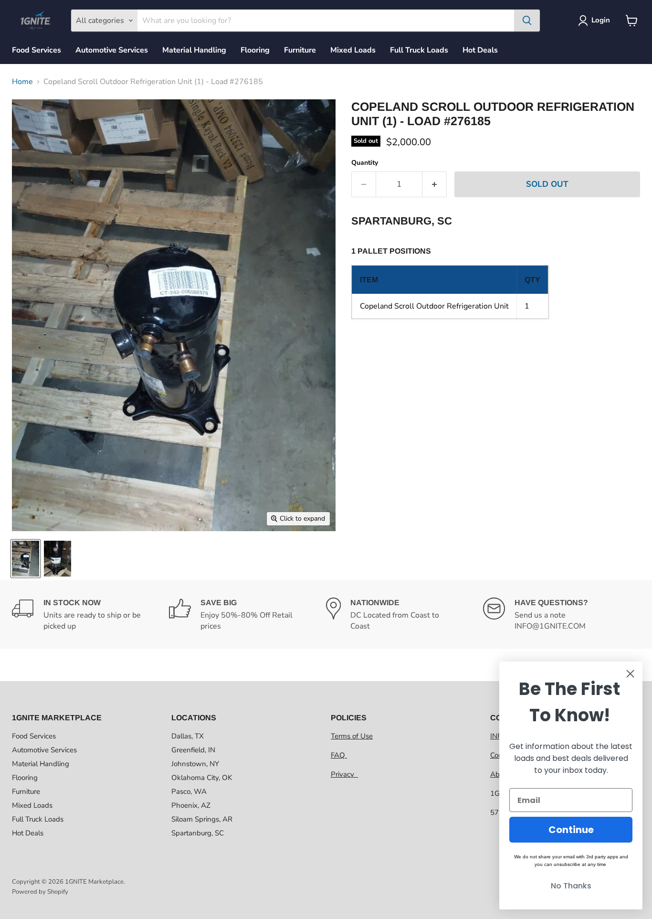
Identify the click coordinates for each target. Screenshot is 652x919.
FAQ (339, 755)
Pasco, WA (189, 791)
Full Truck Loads (419, 50)
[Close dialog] (630, 673)
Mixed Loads (353, 50)
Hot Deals (480, 50)
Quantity (364, 163)
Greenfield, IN (193, 750)
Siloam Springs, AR (201, 819)
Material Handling (194, 50)
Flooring (255, 50)
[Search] (527, 21)
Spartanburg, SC (197, 833)
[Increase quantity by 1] (434, 184)
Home (22, 81)
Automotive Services (111, 50)
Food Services (36, 50)
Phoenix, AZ (190, 805)
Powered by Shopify (40, 891)
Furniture (300, 50)
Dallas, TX (187, 736)
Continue (571, 829)
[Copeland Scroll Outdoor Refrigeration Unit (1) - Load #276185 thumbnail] (25, 558)
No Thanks (571, 885)
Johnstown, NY (195, 764)
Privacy (344, 774)
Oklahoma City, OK (201, 777)
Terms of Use (352, 736)
